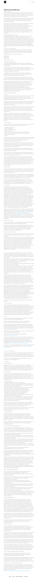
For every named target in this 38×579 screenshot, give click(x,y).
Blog (13, 576)
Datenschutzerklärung (19, 576)
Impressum (26, 576)
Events (10, 576)
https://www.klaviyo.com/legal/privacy (11, 335)
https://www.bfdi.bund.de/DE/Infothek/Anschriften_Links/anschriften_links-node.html (17, 570)
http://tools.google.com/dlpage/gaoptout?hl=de (23, 212)
